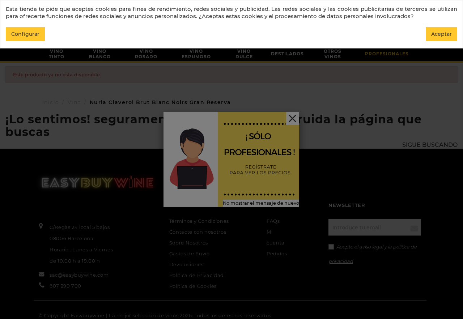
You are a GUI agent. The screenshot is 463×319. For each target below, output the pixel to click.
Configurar (25, 34)
